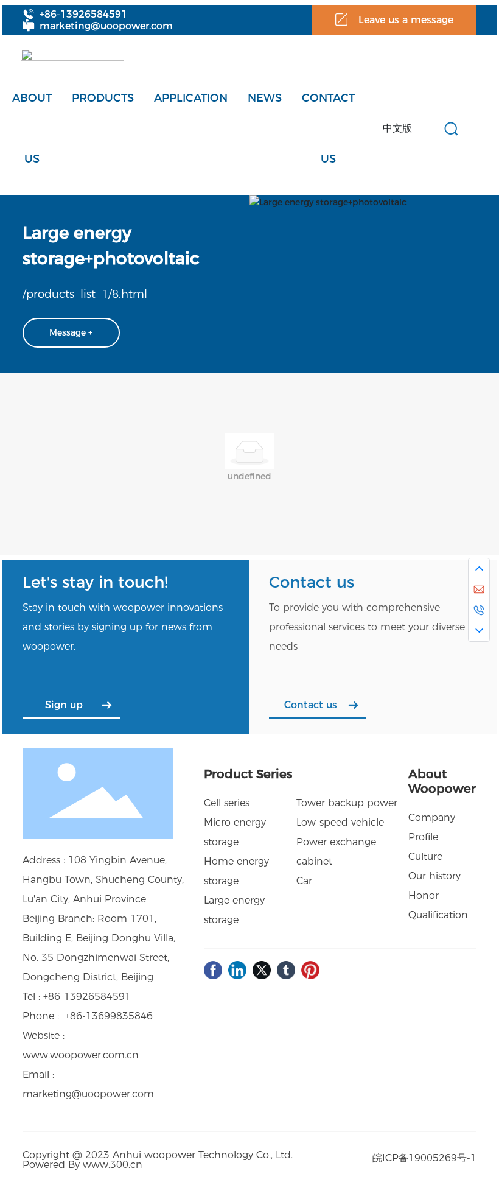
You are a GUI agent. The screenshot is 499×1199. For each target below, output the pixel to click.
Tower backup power (346, 803)
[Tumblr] (286, 970)
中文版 (397, 128)
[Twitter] (262, 970)
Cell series (227, 803)
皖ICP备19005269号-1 (424, 1158)
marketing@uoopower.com (106, 26)
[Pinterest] (310, 970)
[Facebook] (213, 970)
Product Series (248, 774)
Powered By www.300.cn (82, 1164)
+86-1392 (65, 996)
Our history (434, 876)
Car (304, 881)
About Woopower (442, 781)
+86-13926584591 (83, 14)
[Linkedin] (237, 970)
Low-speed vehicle (340, 822)
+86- (75, 1016)
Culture (425, 856)
